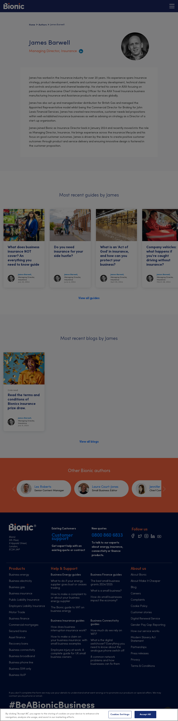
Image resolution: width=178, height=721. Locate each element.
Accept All (145, 714)
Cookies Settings (120, 714)
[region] (89, 715)
